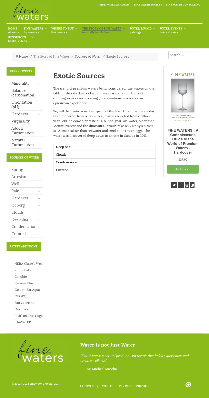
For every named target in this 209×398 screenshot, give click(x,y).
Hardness (20, 198)
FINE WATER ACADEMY (115, 4)
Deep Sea (19, 219)
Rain (15, 191)
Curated (18, 233)
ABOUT (106, 386)
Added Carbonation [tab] (25, 131)
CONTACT (87, 386)
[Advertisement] (182, 259)
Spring (17, 169)
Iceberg (18, 205)
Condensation (24, 226)
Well (15, 184)
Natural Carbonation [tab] (25, 142)
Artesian (18, 176)
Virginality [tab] (25, 121)
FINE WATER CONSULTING (183, 4)
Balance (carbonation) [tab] (25, 93)
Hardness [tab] (25, 114)
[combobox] (182, 55)
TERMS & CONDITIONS (135, 386)
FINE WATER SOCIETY (148, 4)
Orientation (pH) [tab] (25, 104)
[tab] (26, 169)
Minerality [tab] (25, 83)
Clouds (17, 212)
